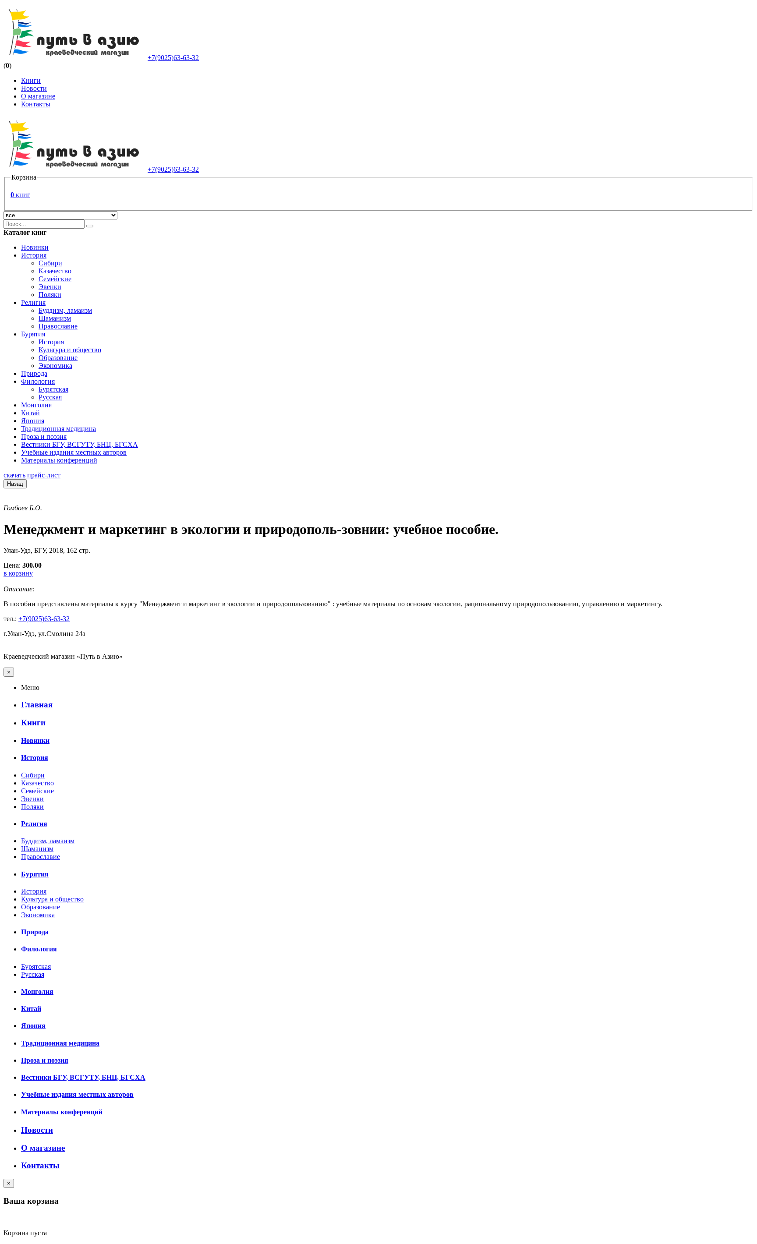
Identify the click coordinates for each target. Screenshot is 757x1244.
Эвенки (50, 286)
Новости (34, 88)
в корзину (18, 573)
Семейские (55, 279)
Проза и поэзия (44, 436)
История (33, 255)
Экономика (55, 365)
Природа (34, 373)
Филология (38, 381)
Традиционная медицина (58, 428)
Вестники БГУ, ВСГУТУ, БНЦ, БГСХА (79, 444)
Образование (58, 357)
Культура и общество (70, 349)
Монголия (36, 405)
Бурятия (33, 334)
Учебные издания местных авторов (74, 452)
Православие (58, 326)
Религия (33, 302)
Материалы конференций (59, 460)
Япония (32, 420)
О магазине (38, 96)
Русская (50, 397)
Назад (15, 484)
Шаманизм (55, 318)
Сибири (50, 263)
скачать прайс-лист (32, 475)
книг (20, 194)
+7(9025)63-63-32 (173, 57)
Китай (30, 413)
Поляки (50, 294)
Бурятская (53, 389)
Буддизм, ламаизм (65, 310)
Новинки (35, 247)
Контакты (35, 104)
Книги (31, 80)
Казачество (55, 271)
